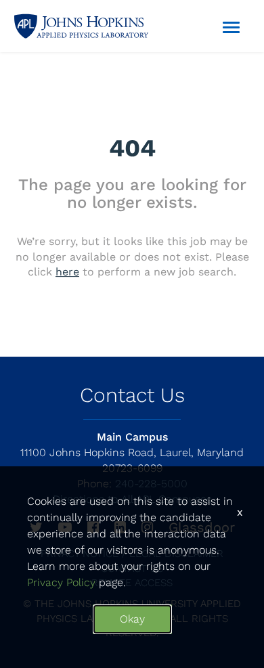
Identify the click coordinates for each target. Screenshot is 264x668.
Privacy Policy (61, 582)
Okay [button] (132, 619)
